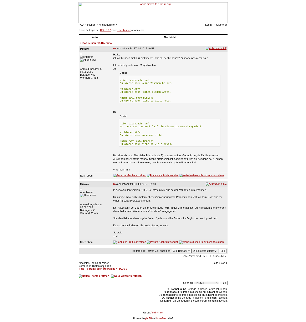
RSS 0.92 (105, 30)
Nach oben (86, 175)
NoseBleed (161, 318)
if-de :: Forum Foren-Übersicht (97, 268)
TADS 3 (123, 268)
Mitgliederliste (107, 24)
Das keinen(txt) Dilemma (97, 43)
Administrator (157, 312)
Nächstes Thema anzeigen (94, 263)
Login (208, 24)
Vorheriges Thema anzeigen (95, 265)
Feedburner (124, 30)
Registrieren (221, 24)
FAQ (81, 24)
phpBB (148, 318)
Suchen (91, 24)
